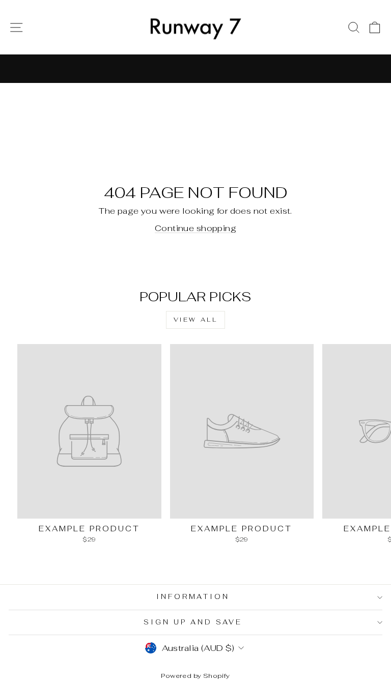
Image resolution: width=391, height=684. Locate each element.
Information (193, 596)
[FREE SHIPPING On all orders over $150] (195, 69)
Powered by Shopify (195, 675)
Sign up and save (193, 622)
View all (196, 320)
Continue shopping (195, 228)
